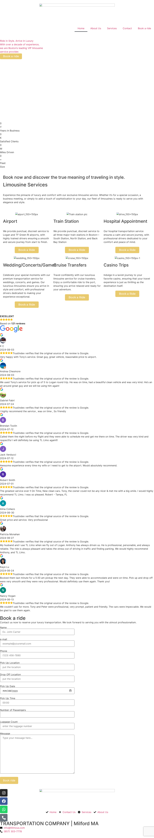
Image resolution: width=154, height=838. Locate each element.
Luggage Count (9, 722)
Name (3, 627)
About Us (95, 28)
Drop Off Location (10, 674)
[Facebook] (4, 801)
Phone (3, 651)
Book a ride (144, 28)
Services (112, 28)
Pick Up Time (7, 698)
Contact (127, 28)
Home (81, 28)
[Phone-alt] (4, 817)
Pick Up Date (7, 686)
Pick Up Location (10, 663)
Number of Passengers (13, 710)
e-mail (3, 639)
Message (5, 733)
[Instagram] (4, 793)
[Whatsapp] (4, 809)
